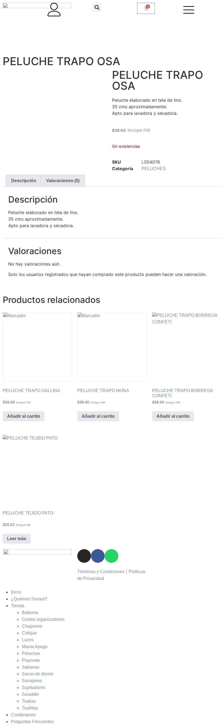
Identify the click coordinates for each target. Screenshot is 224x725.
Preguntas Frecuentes (32, 721)
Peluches (31, 653)
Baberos (30, 612)
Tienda (17, 605)
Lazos (28, 639)
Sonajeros (32, 680)
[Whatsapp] (111, 556)
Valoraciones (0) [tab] (62, 180)
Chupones (32, 626)
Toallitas (30, 708)
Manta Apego (35, 646)
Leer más (16, 538)
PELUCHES (154, 168)
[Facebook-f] (98, 556)
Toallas (29, 701)
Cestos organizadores (43, 619)
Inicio (16, 592)
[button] (96, 7)
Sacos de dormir (38, 674)
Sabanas (30, 667)
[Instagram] (84, 556)
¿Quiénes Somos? (29, 599)
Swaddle (30, 694)
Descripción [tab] (23, 180)
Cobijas (29, 633)
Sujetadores (33, 687)
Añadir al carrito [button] (23, 416)
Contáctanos (23, 714)
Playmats (31, 660)
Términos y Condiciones (101, 571)
